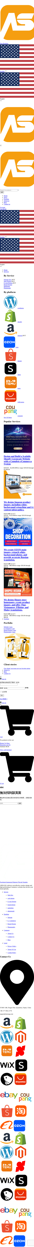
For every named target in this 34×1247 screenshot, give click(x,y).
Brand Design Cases (10, 630)
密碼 (3, 688)
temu (19, 388)
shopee (20, 361)
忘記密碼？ (4, 699)
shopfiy (20, 322)
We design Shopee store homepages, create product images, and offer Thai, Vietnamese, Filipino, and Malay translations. (17, 605)
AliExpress (20, 402)
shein (19, 374)
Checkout (9, 750)
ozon (16, 347)
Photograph (7, 288)
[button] (4, 43)
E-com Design (8, 283)
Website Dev (8, 279)
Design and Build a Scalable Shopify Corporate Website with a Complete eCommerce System (18, 460)
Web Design (8, 281)
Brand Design (8, 285)
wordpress (21, 308)
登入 (2, 695)
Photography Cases (9, 632)
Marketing (7, 286)
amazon (20, 335)
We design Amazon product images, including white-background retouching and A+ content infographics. (19, 506)
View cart (3, 750)
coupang (20, 416)
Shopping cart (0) (5, 745)
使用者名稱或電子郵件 (9, 682)
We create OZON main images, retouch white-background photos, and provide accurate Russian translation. (16, 554)
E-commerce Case (9, 628)
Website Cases (8, 627)
